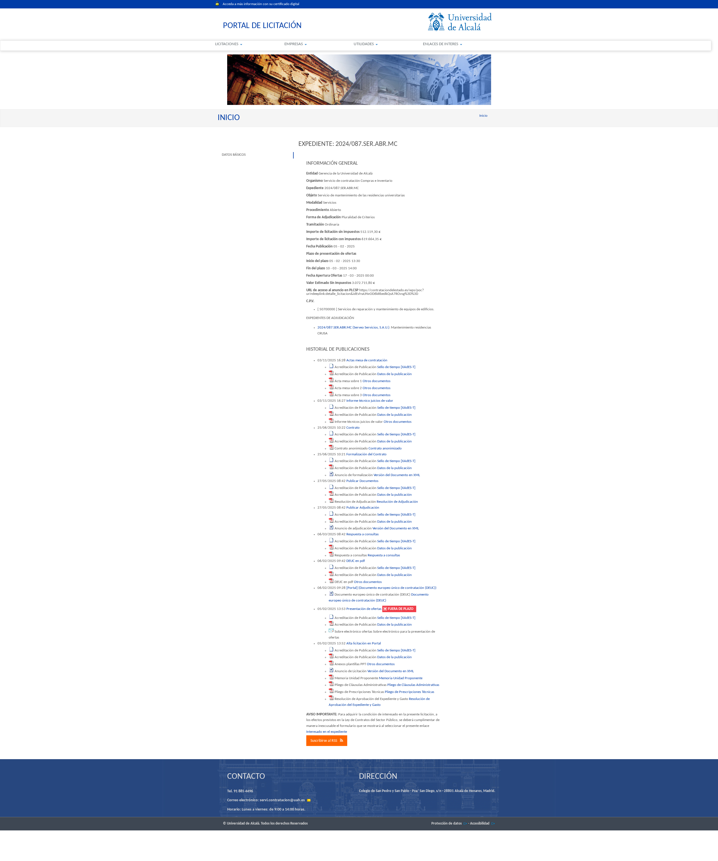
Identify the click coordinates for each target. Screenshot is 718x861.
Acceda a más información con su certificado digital (261, 4)
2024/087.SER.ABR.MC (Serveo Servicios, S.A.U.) (353, 327)
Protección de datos (446, 823)
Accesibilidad (479, 823)
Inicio (483, 116)
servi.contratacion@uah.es (282, 800)
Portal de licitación (262, 26)
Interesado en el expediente (326, 732)
